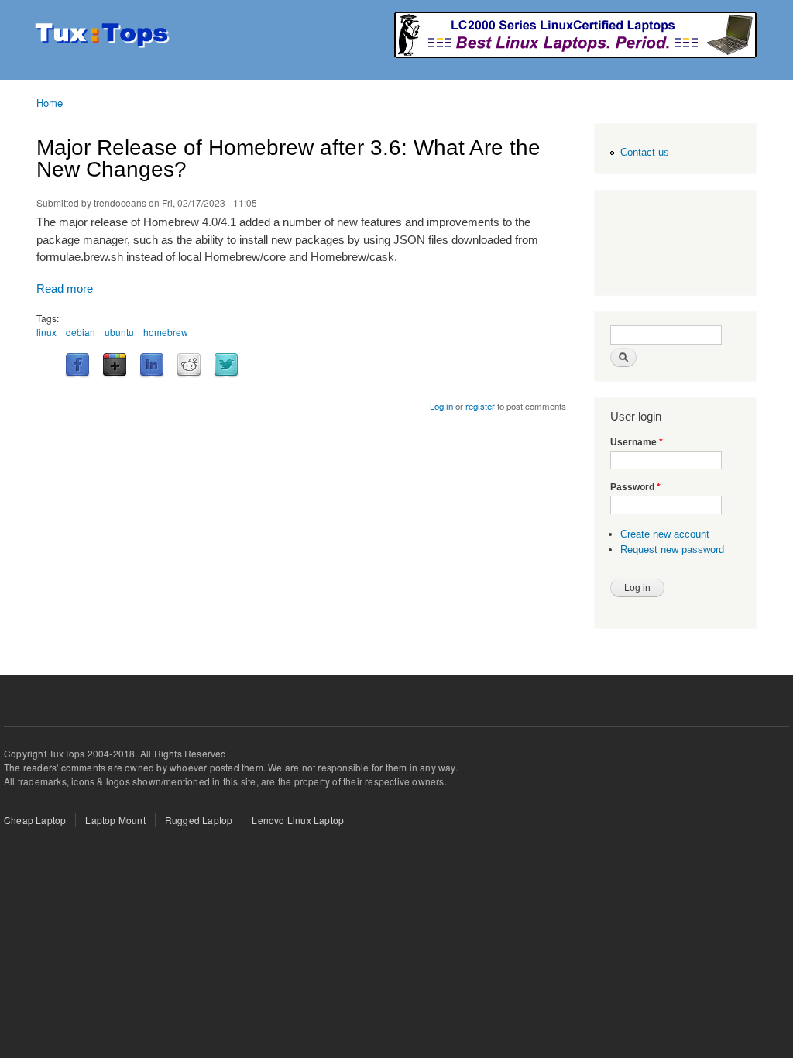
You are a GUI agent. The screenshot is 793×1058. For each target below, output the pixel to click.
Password (635, 487)
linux (46, 331)
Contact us (644, 152)
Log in (441, 406)
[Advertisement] (672, 245)
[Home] (104, 37)
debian (80, 331)
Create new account (664, 534)
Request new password (672, 549)
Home (49, 102)
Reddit (189, 365)
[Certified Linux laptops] (575, 53)
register (480, 406)
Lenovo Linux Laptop (298, 819)
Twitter (226, 365)
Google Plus (114, 365)
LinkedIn (151, 365)
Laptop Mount (115, 819)
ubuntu (119, 331)
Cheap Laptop (35, 819)
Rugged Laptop (199, 819)
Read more (64, 288)
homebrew (165, 331)
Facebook (77, 365)
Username (636, 442)
